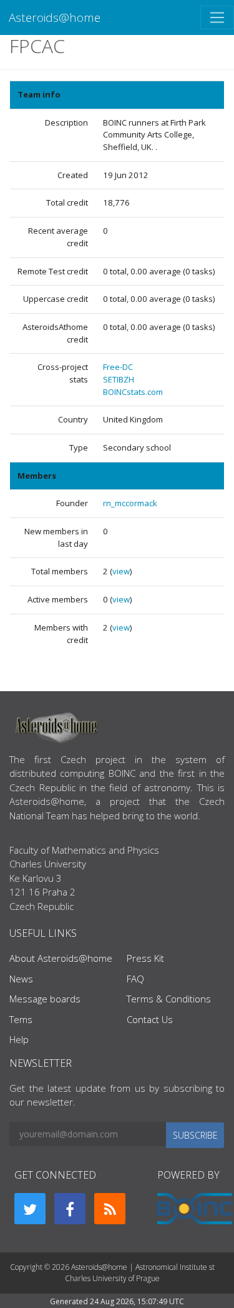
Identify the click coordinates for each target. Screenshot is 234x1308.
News (21, 978)
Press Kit (145, 958)
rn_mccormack (130, 503)
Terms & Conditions (169, 998)
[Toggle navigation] (217, 17)
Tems (20, 1019)
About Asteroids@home (60, 958)
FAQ (135, 978)
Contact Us (150, 1019)
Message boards (44, 998)
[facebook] (69, 1208)
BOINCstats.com (133, 391)
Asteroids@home (54, 17)
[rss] (109, 1208)
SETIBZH (118, 379)
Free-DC (118, 366)
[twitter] (30, 1208)
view (121, 571)
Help (19, 1039)
